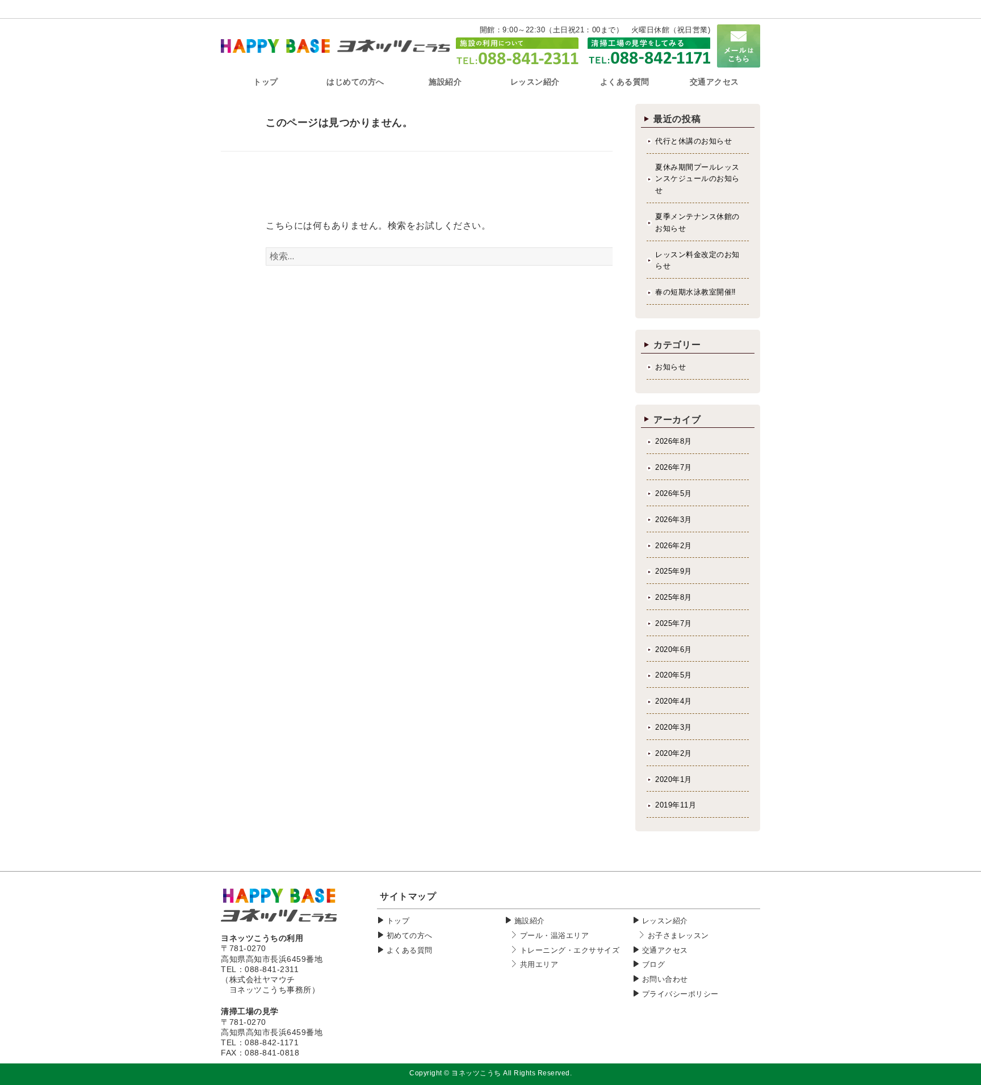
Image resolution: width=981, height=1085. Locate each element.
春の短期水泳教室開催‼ (695, 292)
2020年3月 (673, 727)
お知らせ (670, 367)
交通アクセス (665, 950)
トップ (398, 920)
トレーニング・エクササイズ (570, 950)
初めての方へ (410, 935)
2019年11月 (675, 805)
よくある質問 (410, 950)
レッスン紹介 (665, 920)
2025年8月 (673, 597)
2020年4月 (673, 701)
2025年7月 (673, 623)
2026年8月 (673, 441)
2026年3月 (673, 519)
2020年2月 (673, 753)
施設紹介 (529, 920)
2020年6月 (673, 649)
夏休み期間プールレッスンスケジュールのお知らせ (697, 179)
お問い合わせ (665, 979)
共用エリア (539, 964)
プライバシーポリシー (680, 994)
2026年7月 (673, 467)
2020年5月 (673, 675)
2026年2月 (673, 545)
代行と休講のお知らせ (693, 141)
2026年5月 (673, 493)
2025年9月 (673, 571)
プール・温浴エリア (554, 935)
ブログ (653, 964)
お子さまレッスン (678, 935)
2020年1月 (673, 779)
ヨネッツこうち (476, 1073)
